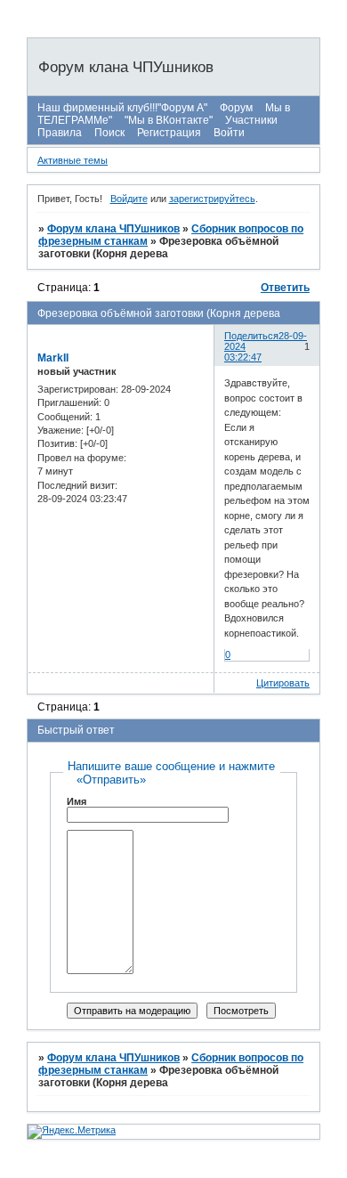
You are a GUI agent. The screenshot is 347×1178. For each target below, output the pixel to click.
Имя (76, 801)
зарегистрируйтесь (212, 198)
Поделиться (251, 335)
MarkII (53, 358)
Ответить (285, 287)
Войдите (129, 198)
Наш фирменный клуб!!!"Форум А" (122, 108)
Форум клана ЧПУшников (113, 229)
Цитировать (283, 683)
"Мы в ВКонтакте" (169, 120)
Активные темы (72, 160)
